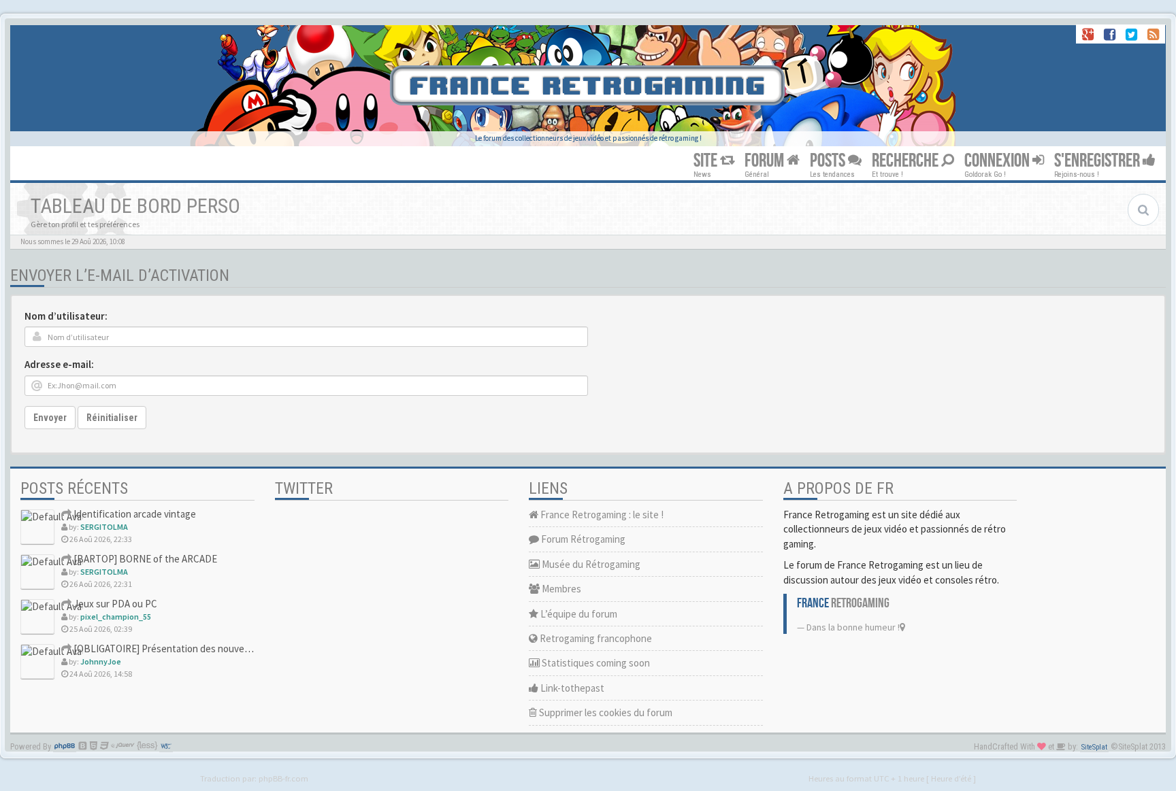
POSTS (829, 161)
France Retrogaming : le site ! (601, 514)
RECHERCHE (906, 161)
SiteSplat (1094, 747)
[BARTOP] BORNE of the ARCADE (144, 558)
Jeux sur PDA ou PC (114, 603)
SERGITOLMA (104, 527)
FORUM (766, 161)
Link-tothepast (571, 687)
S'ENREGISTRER (1098, 161)
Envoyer (50, 417)
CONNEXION (998, 161)
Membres (560, 588)
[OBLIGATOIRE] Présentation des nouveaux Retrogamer (191, 648)
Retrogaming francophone (595, 638)
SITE (706, 161)
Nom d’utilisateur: (66, 315)
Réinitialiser (111, 417)
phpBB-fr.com (283, 778)
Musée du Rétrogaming (590, 564)
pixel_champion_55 (115, 616)
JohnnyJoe (100, 661)
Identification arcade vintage (133, 513)
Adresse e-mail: (59, 364)
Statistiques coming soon (595, 662)
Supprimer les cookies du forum (604, 712)
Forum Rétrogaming (582, 539)
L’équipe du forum (577, 613)
